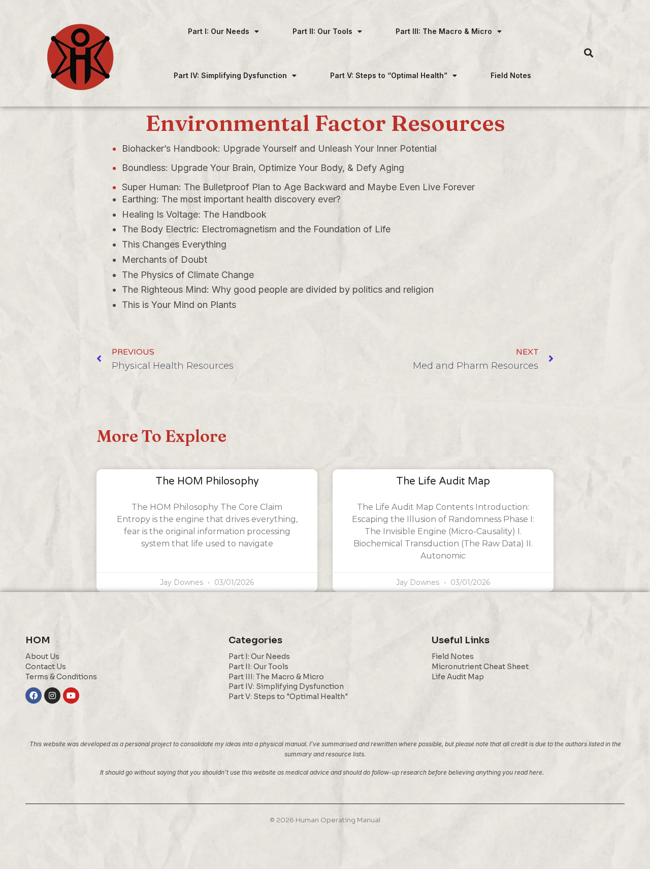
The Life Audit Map (443, 481)
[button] (223, 31)
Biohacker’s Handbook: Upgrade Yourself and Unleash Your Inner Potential (279, 148)
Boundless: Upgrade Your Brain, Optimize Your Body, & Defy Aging (263, 167)
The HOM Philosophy (207, 481)
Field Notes (511, 75)
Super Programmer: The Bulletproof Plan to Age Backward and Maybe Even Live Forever (298, 187)
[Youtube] (71, 695)
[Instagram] (52, 695)
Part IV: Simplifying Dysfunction (230, 75)
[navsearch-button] (588, 53)
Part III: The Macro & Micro (444, 31)
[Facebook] (33, 695)
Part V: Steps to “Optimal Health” (388, 75)
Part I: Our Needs (218, 31)
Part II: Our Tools (322, 31)
